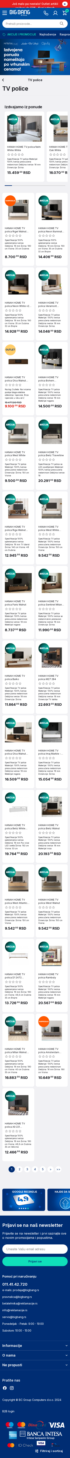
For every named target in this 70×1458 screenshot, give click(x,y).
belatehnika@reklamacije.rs (20, 1303)
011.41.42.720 (14, 1284)
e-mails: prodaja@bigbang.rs (20, 1290)
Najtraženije (47, 34)
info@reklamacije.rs (14, 1310)
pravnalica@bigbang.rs (17, 1296)
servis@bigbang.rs (14, 1317)
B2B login (8, 1411)
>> (58, 1169)
